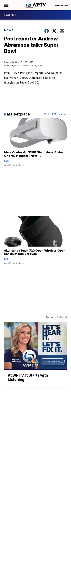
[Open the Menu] (6, 5)
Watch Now (61, 5)
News (9, 30)
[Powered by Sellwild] (62, 317)
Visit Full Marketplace (55, 114)
